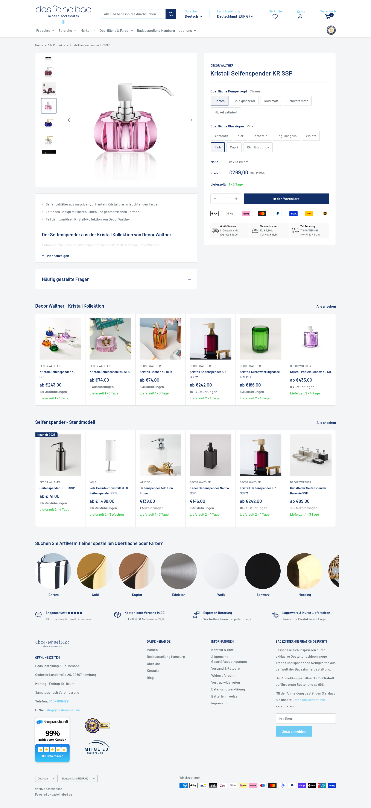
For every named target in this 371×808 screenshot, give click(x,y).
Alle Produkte (56, 45)
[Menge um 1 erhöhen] (236, 199)
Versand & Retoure (225, 668)
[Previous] (69, 120)
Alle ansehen (326, 306)
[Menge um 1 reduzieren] (215, 199)
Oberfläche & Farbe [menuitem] (114, 30)
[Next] (191, 120)
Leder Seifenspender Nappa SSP (209, 490)
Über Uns (154, 664)
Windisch (146, 482)
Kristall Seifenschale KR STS (110, 372)
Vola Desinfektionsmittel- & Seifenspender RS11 (109, 490)
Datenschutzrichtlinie (308, 700)
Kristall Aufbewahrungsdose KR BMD (260, 374)
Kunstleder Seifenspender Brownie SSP (308, 490)
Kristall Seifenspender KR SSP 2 (208, 374)
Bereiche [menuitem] (65, 30)
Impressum (219, 703)
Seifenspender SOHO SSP (57, 488)
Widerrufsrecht (223, 675)
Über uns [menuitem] (185, 30)
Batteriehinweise (224, 696)
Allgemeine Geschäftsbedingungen (229, 658)
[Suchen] (171, 14)
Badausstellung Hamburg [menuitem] (156, 30)
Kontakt (153, 670)
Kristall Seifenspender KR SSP (57, 374)
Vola (93, 482)
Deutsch (43, 778)
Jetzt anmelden (294, 731)
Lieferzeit (47, 398)
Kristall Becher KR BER (156, 372)
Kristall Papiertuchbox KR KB (310, 372)
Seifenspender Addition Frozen (156, 490)
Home (39, 45)
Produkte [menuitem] (43, 30)
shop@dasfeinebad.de (63, 710)
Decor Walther (222, 65)
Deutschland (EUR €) (75, 778)
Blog (150, 677)
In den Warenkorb (286, 198)
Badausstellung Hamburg (166, 656)
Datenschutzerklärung (228, 689)
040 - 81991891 (59, 701)
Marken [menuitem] (86, 30)
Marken (152, 650)
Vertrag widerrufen (225, 682)
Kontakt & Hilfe (222, 650)
